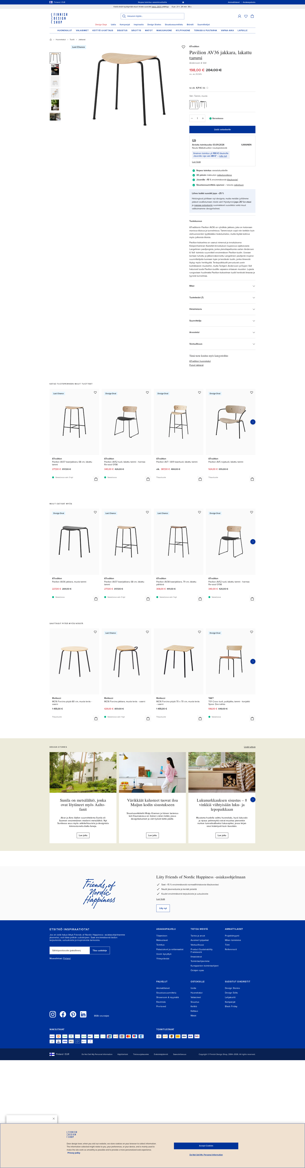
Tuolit (72, 39)
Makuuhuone (164, 30)
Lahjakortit (230, 997)
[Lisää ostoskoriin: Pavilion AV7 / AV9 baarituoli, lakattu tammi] (200, 479)
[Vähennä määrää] (191, 118)
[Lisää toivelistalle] (183, 47)
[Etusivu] (51, 39)
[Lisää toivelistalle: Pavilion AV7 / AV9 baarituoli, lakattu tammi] (199, 392)
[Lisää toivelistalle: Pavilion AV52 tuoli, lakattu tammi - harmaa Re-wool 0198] (147, 392)
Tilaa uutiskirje (100, 950)
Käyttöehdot (123, 1054)
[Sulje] (53, 1118)
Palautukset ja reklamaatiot (169, 949)
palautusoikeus (224, 175)
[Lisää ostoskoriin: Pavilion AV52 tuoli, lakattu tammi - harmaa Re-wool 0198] (148, 479)
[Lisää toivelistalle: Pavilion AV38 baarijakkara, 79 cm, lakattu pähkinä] (199, 512)
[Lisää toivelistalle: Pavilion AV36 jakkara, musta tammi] (95, 512)
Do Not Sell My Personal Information (97, 1054)
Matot (149, 30)
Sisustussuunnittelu (174, 24)
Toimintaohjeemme (200, 961)
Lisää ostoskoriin (222, 129)
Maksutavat (162, 940)
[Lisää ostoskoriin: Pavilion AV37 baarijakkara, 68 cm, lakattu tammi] (96, 479)
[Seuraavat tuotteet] (252, 421)
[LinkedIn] (83, 1014)
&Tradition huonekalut (200, 361)
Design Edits (231, 992)
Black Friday (231, 1006)
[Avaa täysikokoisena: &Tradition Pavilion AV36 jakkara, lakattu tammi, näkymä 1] (129, 89)
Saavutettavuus (179, 1054)
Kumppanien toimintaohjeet (204, 965)
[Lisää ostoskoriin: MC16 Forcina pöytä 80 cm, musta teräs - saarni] (96, 718)
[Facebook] (63, 1014)
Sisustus (122, 30)
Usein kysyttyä (163, 954)
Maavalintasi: (56, 958)
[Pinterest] (73, 1014)
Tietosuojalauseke (141, 1054)
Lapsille (242, 30)
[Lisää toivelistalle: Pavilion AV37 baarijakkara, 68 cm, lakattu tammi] (95, 392)
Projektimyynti (232, 935)
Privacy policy (74, 1153)
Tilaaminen (161, 935)
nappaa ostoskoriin (203, 205)
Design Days (101, 24)
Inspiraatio (139, 24)
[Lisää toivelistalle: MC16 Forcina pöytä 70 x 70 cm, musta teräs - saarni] (199, 632)
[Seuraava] (252, 799)
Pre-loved (161, 1006)
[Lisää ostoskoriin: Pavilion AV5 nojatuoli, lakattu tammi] (252, 479)
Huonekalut (64, 30)
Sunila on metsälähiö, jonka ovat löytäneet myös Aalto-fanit (83, 804)
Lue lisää (160, 899)
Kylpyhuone (183, 30)
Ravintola (161, 1002)
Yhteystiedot (162, 958)
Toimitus (160, 944)
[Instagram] (53, 1014)
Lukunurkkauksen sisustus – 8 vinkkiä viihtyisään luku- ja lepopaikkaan (222, 804)
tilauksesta (232, 179)
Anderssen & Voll (197, 63)
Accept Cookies (206, 1145)
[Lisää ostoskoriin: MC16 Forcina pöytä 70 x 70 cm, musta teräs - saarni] (200, 718)
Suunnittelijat (203, 24)
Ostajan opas (197, 970)
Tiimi (227, 944)
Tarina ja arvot (198, 935)
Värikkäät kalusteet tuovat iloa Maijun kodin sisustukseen (152, 802)
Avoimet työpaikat (200, 940)
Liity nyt (223, 156)
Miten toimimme (233, 940)
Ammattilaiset (163, 988)
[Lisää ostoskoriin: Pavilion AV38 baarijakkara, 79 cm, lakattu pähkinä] (200, 599)
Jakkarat (81, 39)
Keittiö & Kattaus (102, 30)
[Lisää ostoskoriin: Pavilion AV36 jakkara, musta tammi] (96, 599)
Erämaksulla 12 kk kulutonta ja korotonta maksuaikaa (152, 2)
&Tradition (194, 46)
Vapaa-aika (227, 30)
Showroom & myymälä (167, 997)
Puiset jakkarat (196, 365)
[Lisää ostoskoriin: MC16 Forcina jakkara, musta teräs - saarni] (148, 718)
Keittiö (194, 1006)
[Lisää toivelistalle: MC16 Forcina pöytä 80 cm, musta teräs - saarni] (95, 632)
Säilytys (136, 30)
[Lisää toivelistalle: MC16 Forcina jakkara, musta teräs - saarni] (147, 632)
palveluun (239, 185)
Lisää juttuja (249, 747)
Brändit (190, 24)
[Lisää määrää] (202, 118)
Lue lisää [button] (196, 162)
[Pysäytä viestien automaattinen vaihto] (183, 2)
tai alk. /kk (197, 88)
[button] (239, 16)
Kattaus (194, 1011)
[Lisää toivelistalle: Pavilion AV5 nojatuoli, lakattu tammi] (252, 392)
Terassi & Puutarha (205, 30)
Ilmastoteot (196, 956)
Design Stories (154, 24)
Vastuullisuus (197, 944)
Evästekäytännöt (161, 1054)
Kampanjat (125, 24)
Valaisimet (82, 30)
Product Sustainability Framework (202, 950)
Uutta (113, 24)
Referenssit (231, 949)
